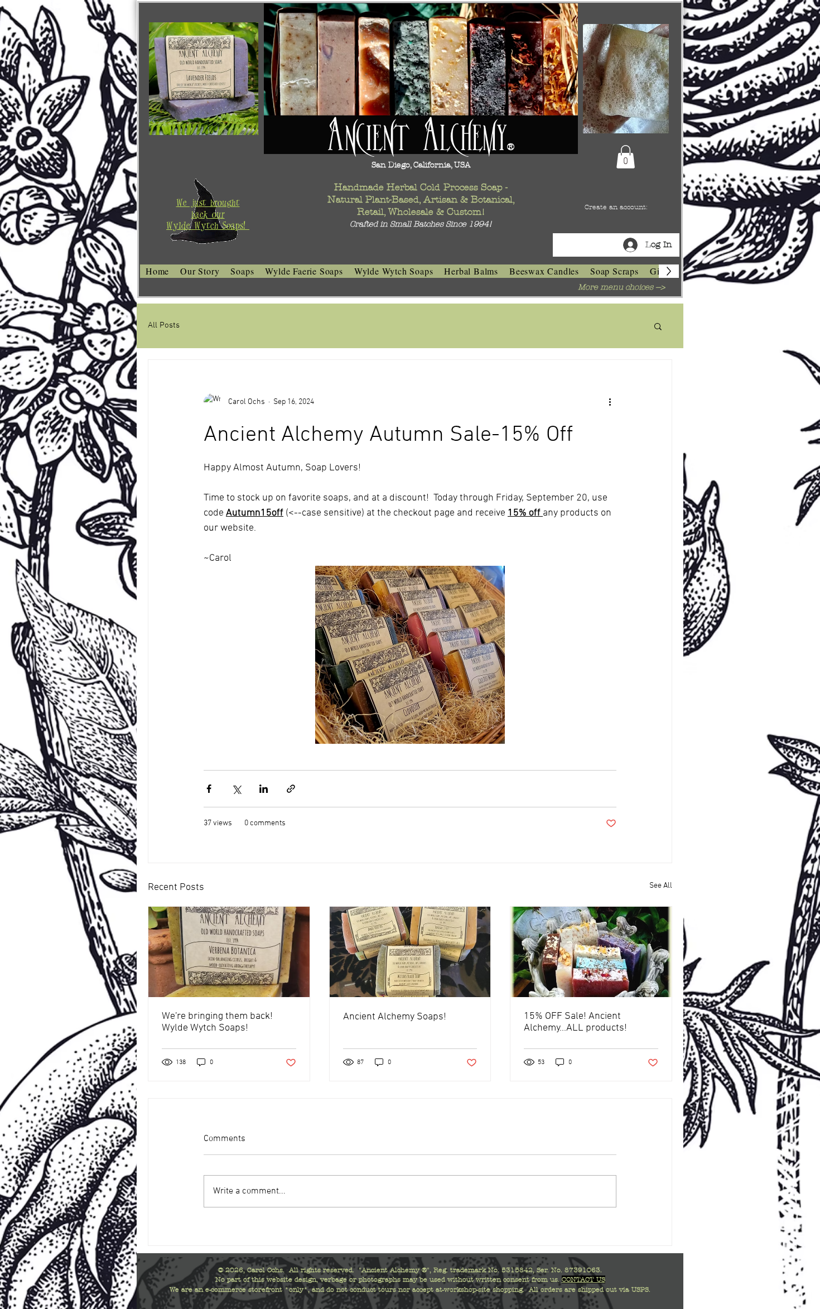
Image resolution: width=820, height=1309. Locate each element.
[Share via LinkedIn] (263, 788)
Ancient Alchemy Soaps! (394, 1017)
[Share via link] (291, 788)
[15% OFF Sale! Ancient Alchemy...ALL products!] (591, 952)
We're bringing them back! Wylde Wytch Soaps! (217, 1022)
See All (660, 886)
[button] (625, 157)
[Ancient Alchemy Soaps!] (410, 952)
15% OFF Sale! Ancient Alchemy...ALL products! (575, 1022)
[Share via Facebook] (209, 788)
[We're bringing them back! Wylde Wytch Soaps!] (229, 952)
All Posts (164, 325)
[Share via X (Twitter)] (236, 788)
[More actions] (609, 402)
